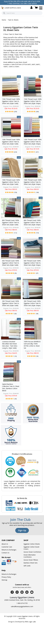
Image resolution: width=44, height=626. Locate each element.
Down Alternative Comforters (30, 556)
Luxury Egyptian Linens (25, 616)
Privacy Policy (6, 577)
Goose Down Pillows (31, 560)
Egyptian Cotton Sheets (32, 544)
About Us (5, 544)
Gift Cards (27, 566)
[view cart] (36, 7)
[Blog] (22, 592)
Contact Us (5, 553)
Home (4, 20)
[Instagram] (17, 592)
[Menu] (40, 9)
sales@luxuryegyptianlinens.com (22, 606)
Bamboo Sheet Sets (30, 563)
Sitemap (4, 580)
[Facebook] (12, 592)
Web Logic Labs (30, 622)
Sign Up (22, 530)
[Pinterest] (27, 592)
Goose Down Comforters (32, 552)
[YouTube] (31, 592)
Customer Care (7, 547)
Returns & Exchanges (9, 550)
